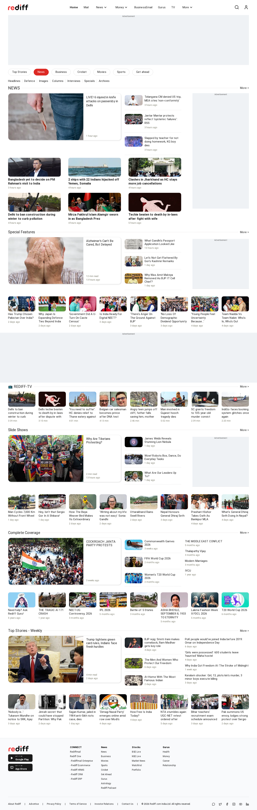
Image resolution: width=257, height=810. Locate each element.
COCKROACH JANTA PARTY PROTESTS (101, 543)
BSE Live (136, 752)
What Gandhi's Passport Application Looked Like (159, 242)
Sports (121, 72)
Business (61, 72)
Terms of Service (78, 804)
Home (74, 7)
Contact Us (127, 804)
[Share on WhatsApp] (213, 804)
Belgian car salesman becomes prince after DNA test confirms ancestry (113, 415)
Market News (138, 761)
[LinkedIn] (247, 804)
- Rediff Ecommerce (80, 765)
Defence (29, 81)
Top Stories (19, 72)
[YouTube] (240, 804)
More (185, 7)
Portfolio (136, 770)
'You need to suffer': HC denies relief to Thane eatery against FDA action (82, 415)
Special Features (21, 232)
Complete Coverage (24, 533)
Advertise (34, 804)
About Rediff (14, 804)
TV (173, 7)
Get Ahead (106, 774)
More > (244, 88)
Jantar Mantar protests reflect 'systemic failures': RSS (160, 119)
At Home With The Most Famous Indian (160, 678)
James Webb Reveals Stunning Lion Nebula (157, 440)
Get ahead (142, 72)
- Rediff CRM (76, 774)
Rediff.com (155, 804)
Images (43, 81)
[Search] (237, 7)
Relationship (169, 765)
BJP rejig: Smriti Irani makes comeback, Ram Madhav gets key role (161, 643)
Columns (57, 81)
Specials (89, 81)
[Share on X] (220, 804)
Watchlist (137, 765)
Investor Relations (104, 804)
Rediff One (75, 756)
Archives (104, 81)
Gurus (162, 7)
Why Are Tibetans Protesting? (98, 440)
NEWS (14, 87)
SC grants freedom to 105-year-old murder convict (203, 413)
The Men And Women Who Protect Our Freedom (161, 661)
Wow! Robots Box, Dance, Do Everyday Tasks (162, 457)
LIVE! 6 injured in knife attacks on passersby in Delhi (102, 101)
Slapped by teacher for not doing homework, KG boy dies (161, 141)
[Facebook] (227, 804)
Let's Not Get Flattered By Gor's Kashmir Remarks (161, 259)
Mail (86, 7)
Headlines (14, 81)
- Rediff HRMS (77, 770)
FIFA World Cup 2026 (157, 558)
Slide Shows (18, 430)
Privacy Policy (54, 804)
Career (166, 761)
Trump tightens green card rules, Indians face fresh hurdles (101, 643)
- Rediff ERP (76, 779)
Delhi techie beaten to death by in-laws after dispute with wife (51, 415)
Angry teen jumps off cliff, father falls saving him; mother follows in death (143, 415)
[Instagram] (233, 804)
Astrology (106, 783)
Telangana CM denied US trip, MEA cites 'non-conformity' (162, 98)
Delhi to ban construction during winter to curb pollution (20, 415)
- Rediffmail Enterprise (81, 761)
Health (166, 752)
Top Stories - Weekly (25, 630)
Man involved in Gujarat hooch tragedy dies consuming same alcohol (171, 417)
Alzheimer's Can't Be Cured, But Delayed (99, 242)
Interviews (73, 81)
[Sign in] (246, 7)
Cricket (82, 72)
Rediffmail (75, 752)
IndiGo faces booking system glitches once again (235, 413)
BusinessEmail (143, 7)
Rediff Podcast (108, 788)
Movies (101, 72)
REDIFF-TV (23, 386)
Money (120, 7)
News (99, 7)
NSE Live (136, 756)
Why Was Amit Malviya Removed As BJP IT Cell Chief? (159, 278)
